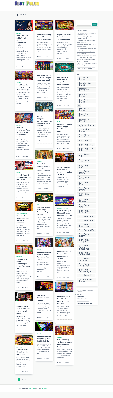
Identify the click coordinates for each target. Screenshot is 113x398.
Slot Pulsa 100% (84, 155)
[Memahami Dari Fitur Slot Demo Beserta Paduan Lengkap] (64, 287)
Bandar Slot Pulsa (85, 84)
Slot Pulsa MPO (84, 194)
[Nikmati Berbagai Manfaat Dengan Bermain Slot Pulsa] (64, 201)
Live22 (79, 105)
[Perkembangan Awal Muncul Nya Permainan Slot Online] (24, 296)
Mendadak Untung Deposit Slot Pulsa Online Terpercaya (44, 36)
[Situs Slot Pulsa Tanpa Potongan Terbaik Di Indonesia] (24, 206)
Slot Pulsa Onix (84, 206)
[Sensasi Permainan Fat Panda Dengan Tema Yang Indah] (44, 65)
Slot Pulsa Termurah (84, 265)
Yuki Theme (32, 388)
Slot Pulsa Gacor (84, 177)
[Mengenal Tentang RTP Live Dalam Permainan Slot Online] (44, 242)
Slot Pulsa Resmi (84, 235)
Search (78, 22)
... (22, 61)
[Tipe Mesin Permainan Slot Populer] (44, 286)
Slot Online (39, 73)
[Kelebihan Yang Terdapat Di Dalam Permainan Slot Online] (64, 330)
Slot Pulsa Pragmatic (84, 225)
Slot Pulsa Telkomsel (84, 253)
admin (19, 66)
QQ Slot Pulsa (86, 125)
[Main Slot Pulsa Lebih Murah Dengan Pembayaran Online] (24, 25)
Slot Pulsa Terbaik (84, 259)
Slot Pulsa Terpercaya (85, 270)
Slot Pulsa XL (86, 275)
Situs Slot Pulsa (84, 130)
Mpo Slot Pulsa (84, 115)
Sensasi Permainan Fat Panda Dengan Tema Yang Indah (44, 77)
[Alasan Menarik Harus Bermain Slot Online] (24, 340)
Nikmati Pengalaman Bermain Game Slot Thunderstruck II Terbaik (44, 121)
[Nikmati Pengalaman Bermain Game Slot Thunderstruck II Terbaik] (44, 106)
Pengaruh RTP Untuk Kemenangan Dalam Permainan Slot (23, 263)
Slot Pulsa (18, 33)
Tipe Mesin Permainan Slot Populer (43, 297)
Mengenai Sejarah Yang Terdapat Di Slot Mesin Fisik (44, 338)
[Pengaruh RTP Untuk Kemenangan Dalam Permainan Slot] (24, 249)
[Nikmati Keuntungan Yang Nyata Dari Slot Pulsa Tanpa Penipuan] (24, 118)
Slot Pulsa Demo (84, 172)
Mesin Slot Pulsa (84, 109)
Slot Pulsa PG (86, 216)
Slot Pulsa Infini (84, 189)
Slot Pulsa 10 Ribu (86, 149)
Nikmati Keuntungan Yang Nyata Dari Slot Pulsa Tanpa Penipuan (23, 132)
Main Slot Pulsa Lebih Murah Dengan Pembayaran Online (22, 40)
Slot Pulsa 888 (84, 166)
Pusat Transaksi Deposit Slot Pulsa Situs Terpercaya (23, 87)
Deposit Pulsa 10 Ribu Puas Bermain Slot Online (23, 177)
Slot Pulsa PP (86, 220)
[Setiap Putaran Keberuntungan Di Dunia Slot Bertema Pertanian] (44, 154)
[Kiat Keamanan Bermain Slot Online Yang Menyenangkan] (64, 67)
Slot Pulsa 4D (86, 144)
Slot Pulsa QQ (86, 230)
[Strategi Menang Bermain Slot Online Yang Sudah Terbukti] (64, 158)
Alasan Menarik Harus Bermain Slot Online (22, 352)
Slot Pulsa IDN (84, 183)
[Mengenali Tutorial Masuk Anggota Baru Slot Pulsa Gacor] (64, 114)
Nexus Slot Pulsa (84, 120)
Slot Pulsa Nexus (84, 200)
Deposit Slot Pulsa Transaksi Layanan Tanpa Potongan (64, 36)
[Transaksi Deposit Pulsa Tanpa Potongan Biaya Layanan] (44, 197)
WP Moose (44, 388)
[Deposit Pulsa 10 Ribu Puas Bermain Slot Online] (24, 165)
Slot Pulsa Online (84, 211)
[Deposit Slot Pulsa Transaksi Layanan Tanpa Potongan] (64, 25)
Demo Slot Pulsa (84, 95)
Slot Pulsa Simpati (84, 240)
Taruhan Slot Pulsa (85, 280)
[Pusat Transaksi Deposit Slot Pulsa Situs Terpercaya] (24, 75)
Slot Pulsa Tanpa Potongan (84, 247)
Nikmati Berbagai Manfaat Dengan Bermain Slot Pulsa (64, 213)
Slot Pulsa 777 (84, 161)
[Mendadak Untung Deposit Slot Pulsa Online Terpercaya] (44, 25)
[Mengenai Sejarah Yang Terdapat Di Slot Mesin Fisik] (44, 326)
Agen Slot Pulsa (84, 78)
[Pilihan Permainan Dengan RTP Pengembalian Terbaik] (64, 242)
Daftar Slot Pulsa (84, 89)
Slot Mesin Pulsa (84, 136)
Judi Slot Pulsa (83, 101)
